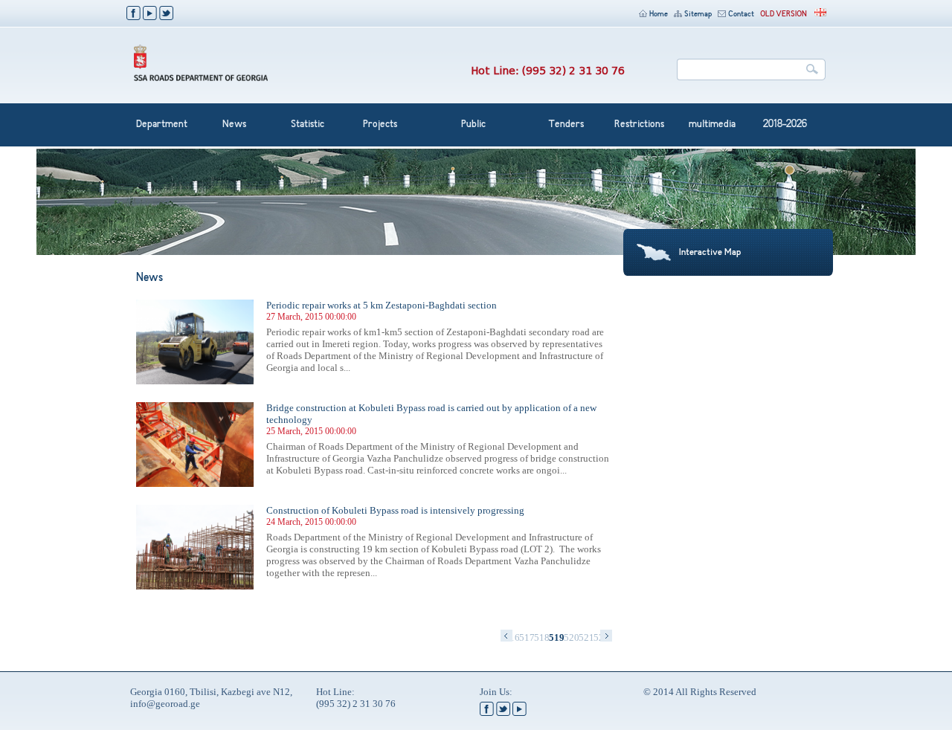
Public (473, 125)
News (234, 125)
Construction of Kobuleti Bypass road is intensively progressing (395, 510)
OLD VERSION (783, 14)
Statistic (307, 125)
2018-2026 (785, 125)
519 (556, 637)
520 (571, 637)
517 (526, 637)
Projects (380, 125)
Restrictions (639, 125)
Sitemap (698, 14)
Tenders (566, 125)
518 (541, 637)
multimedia (712, 125)
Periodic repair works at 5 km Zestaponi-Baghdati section (381, 305)
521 (586, 637)
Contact (741, 14)
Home (658, 14)
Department (161, 125)
